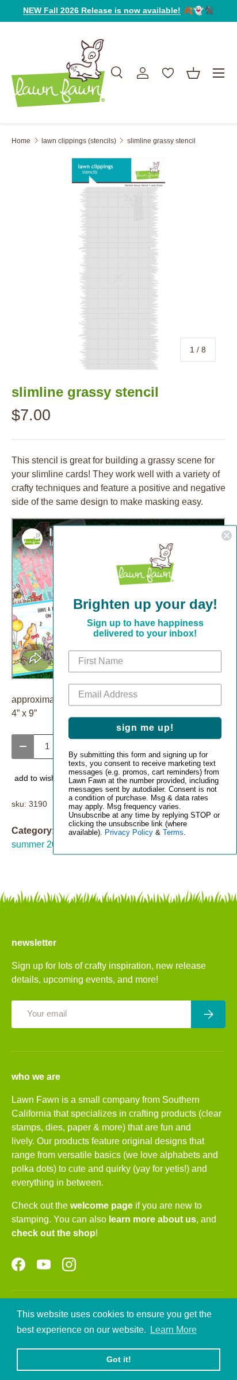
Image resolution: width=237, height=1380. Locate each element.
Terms (173, 833)
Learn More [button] (173, 1330)
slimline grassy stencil (161, 140)
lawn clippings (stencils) (78, 140)
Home (21, 140)
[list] (118, 264)
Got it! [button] (118, 1359)
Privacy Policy (129, 833)
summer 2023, (41, 844)
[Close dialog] (226, 535)
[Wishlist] (168, 73)
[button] (193, 73)
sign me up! (145, 728)
